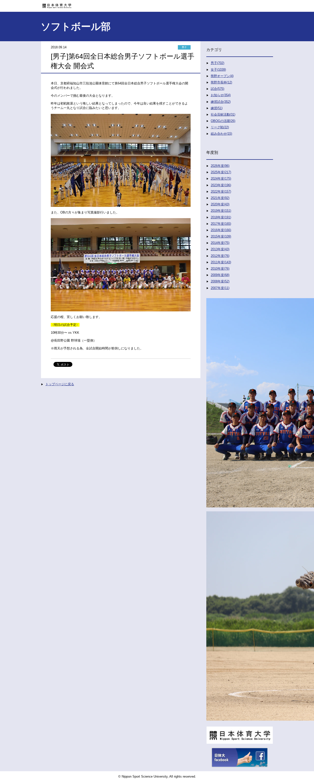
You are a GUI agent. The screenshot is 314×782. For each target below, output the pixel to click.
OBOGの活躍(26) (223, 121)
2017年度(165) (221, 223)
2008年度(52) (220, 281)
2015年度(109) (221, 236)
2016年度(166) (221, 230)
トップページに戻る (59, 384)
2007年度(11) (220, 288)
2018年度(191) (221, 217)
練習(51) (216, 108)
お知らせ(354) (221, 95)
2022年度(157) (221, 191)
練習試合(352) (221, 102)
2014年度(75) (220, 243)
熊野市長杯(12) (221, 82)
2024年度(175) (221, 178)
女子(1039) (218, 69)
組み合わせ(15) (221, 133)
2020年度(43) (220, 204)
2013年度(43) (220, 249)
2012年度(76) (220, 256)
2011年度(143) (221, 262)
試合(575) (217, 89)
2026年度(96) (220, 166)
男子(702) (217, 63)
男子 (184, 47)
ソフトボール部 (76, 26)
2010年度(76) (220, 268)
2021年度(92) (220, 198)
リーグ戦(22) (220, 127)
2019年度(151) (221, 210)
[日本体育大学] (157, 4)
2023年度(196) (221, 185)
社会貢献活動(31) (223, 114)
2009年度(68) (220, 275)
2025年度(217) (221, 172)
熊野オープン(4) (222, 76)
